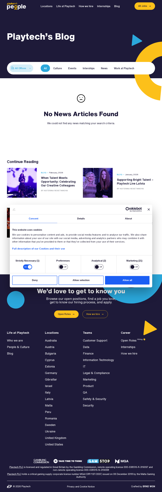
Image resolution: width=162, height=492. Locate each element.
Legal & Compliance (96, 372)
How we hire (86, 6)
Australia (51, 340)
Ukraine (50, 431)
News (104, 68)
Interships (89, 68)
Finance (88, 353)
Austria (49, 346)
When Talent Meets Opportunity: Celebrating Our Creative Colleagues (58, 181)
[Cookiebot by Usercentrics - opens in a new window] (128, 209)
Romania (51, 418)
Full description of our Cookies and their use (38, 248)
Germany (51, 372)
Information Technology (98, 359)
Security (88, 405)
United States (54, 444)
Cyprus (49, 359)
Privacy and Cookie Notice (81, 487)
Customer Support (95, 340)
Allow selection (81, 280)
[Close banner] (149, 209)
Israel (48, 385)
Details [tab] (81, 218)
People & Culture (18, 346)
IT (84, 366)
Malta (49, 405)
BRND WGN (149, 486)
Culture (57, 68)
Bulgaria (50, 353)
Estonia (50, 366)
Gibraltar (51, 379)
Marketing (89, 379)
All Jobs (142, 6)
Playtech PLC (16, 467)
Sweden (50, 424)
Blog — (45, 173)
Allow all (127, 280)
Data (86, 346)
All (45, 68)
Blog (117, 6)
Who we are (15, 340)
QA (85, 392)
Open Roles (64, 314)
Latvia (49, 398)
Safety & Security (94, 398)
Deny (35, 280)
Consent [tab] (33, 218)
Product (88, 385)
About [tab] (128, 218)
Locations (47, 6)
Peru (48, 411)
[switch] (63, 266)
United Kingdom (55, 437)
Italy (48, 392)
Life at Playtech (65, 6)
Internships (103, 6)
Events (72, 68)
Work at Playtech (124, 68)
